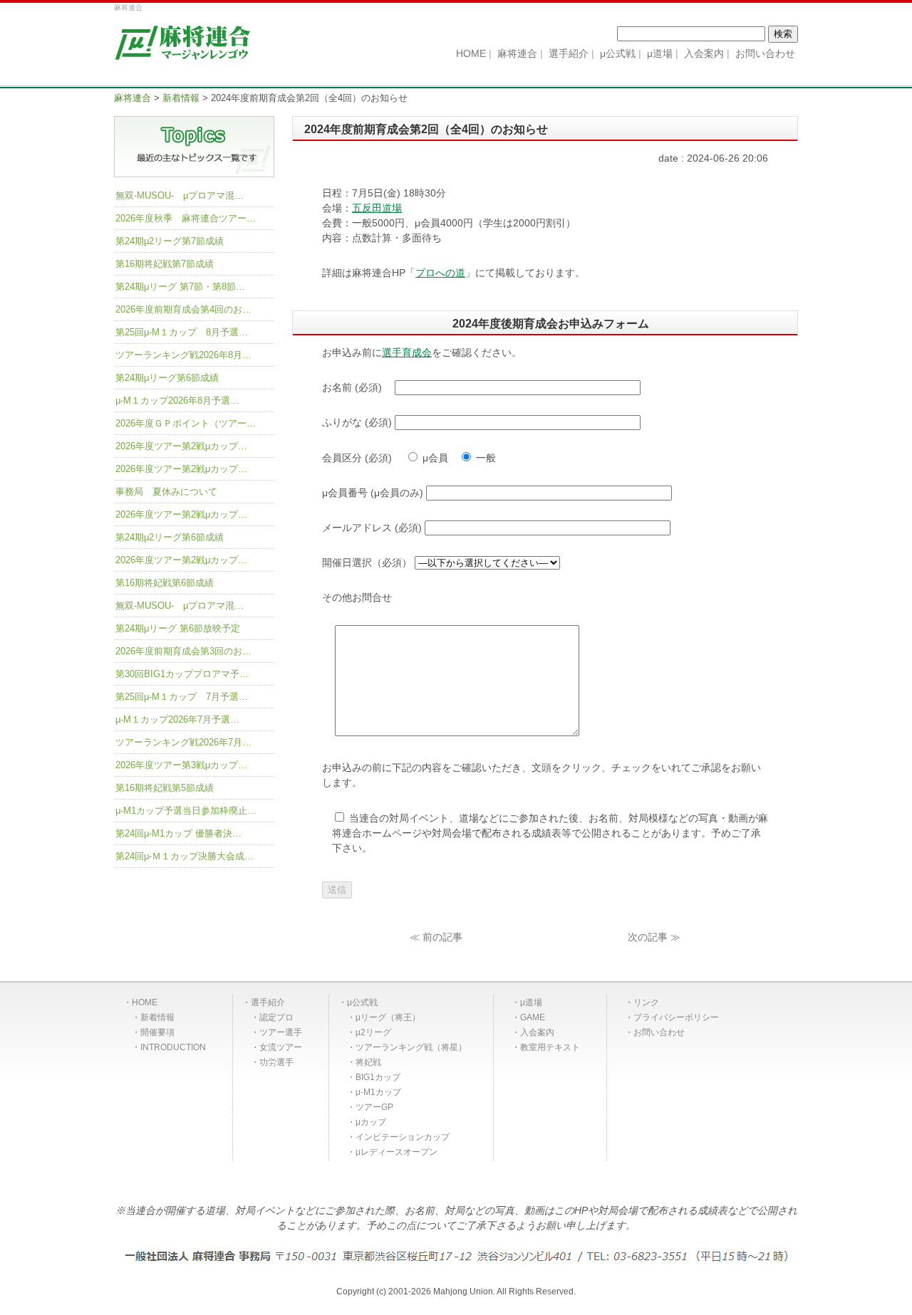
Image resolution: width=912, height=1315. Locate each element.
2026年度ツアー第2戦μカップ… (181, 446)
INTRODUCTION (173, 1047)
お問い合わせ (659, 1032)
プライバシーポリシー (676, 1017)
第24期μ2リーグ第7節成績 (169, 241)
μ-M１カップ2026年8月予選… (177, 400)
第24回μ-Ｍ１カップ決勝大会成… (184, 856)
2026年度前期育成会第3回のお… (183, 651)
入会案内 (537, 1032)
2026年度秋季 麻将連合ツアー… (185, 218)
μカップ (371, 1122)
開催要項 (157, 1032)
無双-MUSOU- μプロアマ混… (179, 195)
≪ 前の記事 (436, 937)
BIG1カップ (378, 1077)
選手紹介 (268, 1002)
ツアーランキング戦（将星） (411, 1047)
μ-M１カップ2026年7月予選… (177, 719)
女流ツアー (280, 1047)
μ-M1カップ (378, 1092)
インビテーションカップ (403, 1137)
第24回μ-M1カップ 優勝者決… (178, 833)
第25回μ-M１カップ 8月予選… (181, 332)
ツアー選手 (280, 1032)
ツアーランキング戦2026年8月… (183, 355)
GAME (532, 1017)
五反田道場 (377, 208)
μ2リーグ (373, 1032)
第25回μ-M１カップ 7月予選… (181, 696)
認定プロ (276, 1017)
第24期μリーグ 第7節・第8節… (180, 286)
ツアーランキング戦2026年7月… (183, 742)
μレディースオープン (396, 1152)
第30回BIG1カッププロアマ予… (182, 674)
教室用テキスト (550, 1047)
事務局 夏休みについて (166, 491)
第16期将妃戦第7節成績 (164, 263)
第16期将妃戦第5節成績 (164, 787)
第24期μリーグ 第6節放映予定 (177, 628)
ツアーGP (374, 1107)
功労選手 (276, 1062)
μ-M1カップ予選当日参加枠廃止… (185, 810)
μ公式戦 (362, 1002)
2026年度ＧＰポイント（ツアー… (185, 423)
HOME (144, 1002)
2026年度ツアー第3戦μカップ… (181, 765)
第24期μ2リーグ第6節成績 (169, 537)
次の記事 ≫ (654, 937)
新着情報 (157, 1017)
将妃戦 (368, 1062)
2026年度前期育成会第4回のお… (183, 309)
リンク (646, 1002)
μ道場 (531, 1002)
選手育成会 (407, 352)
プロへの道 (440, 272)
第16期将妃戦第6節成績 (164, 582)
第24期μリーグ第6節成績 (167, 377)
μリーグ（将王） (388, 1017)
